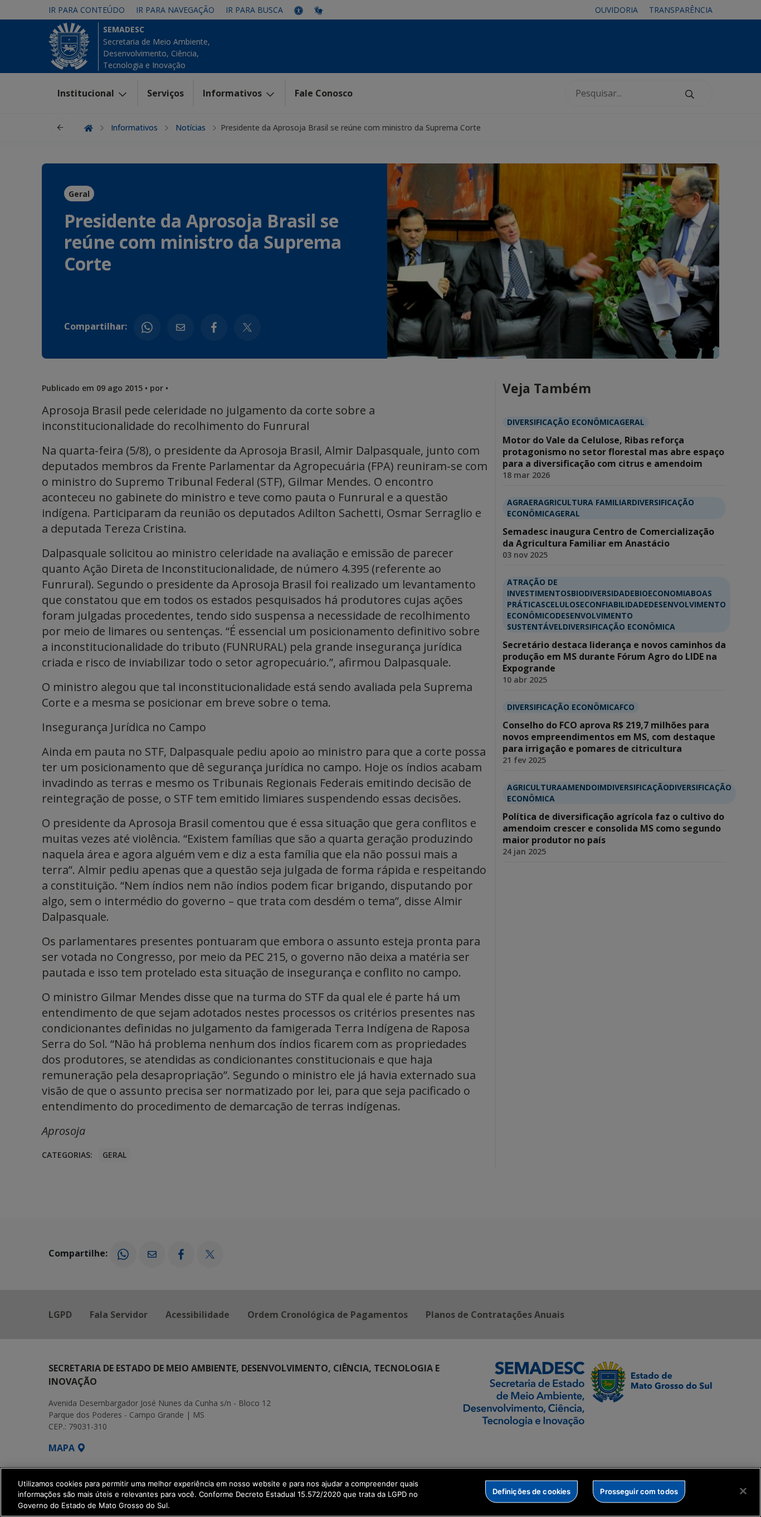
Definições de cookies (531, 1490)
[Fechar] (743, 1491)
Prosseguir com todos (639, 1490)
